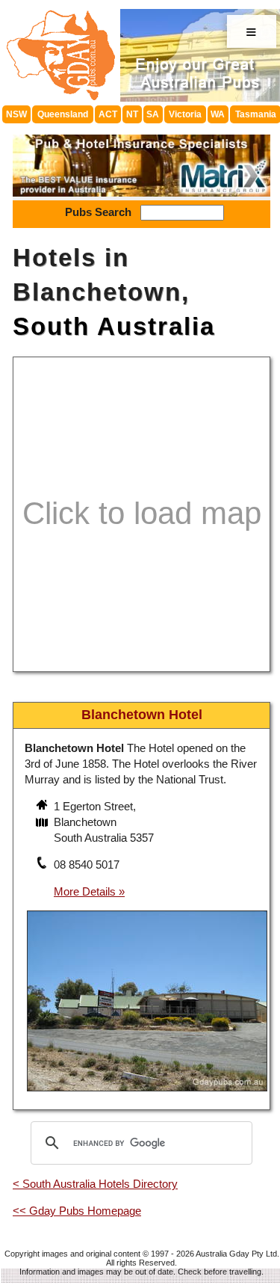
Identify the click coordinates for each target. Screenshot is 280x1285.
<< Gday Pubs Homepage (77, 1210)
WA (218, 114)
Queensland (62, 114)
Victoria (185, 114)
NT (132, 114)
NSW (16, 114)
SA (152, 114)
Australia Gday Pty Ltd (236, 1253)
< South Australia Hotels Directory (95, 1183)
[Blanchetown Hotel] (147, 1093)
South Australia (114, 326)
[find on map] (43, 823)
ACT (108, 114)
